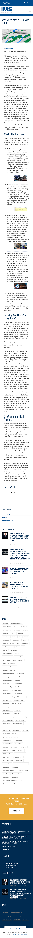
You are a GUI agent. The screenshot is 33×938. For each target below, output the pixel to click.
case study (6, 640)
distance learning (18, 700)
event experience (8, 720)
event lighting (14, 650)
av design (23, 747)
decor (12, 633)
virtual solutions (16, 774)
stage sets (20, 633)
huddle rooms (17, 713)
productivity (6, 730)
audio (23, 697)
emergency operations (9, 770)
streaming (6, 767)
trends (17, 653)
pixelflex (25, 630)
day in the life (18, 693)
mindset (5, 623)
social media (18, 657)
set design (17, 630)
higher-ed (6, 777)
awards (26, 636)
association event (20, 754)
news (15, 626)
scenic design (7, 630)
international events (17, 750)
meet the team (24, 707)
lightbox (5, 633)
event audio (6, 660)
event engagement (18, 660)
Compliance (23, 934)
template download (8, 673)
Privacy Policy (15, 934)
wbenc (13, 636)
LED (14, 784)
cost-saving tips (16, 690)
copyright (25, 730)
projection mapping (8, 643)
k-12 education (7, 754)
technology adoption (9, 677)
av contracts (20, 673)
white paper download (9, 667)
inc (19, 636)
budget (5, 650)
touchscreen (18, 740)
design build (15, 697)
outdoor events (7, 653)
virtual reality (20, 727)
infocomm (21, 677)
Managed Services (11, 865)
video (17, 647)
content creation (7, 647)
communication (7, 680)
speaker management (9, 663)
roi (23, 647)
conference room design (20, 764)
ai (21, 780)
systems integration (16, 623)
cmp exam (6, 690)
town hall (5, 774)
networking (16, 730)
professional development (10, 737)
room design (6, 713)
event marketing (7, 687)
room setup (14, 747)
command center (23, 770)
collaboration (7, 764)
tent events (6, 757)
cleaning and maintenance (10, 780)
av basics (5, 697)
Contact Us (16, 811)
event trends (6, 683)
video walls (19, 760)
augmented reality (8, 727)
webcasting (15, 767)
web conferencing (22, 717)
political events (20, 720)
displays (5, 747)
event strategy (7, 693)
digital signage (7, 740)
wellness (17, 680)
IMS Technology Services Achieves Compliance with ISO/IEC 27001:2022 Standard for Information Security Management (20, 893)
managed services (17, 703)
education (6, 703)
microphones (6, 700)
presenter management (9, 670)
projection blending (22, 643)
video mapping (7, 657)
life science (6, 784)
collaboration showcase (9, 733)
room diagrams (7, 710)
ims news (5, 636)
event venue (6, 723)
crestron (25, 640)
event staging (7, 626)
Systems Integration (10, 48)
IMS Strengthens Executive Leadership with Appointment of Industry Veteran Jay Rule (19, 536)
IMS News (4, 517)
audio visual (16, 640)
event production (8, 760)
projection (6, 750)
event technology (18, 683)
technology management (10, 707)
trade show (15, 777)
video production (17, 757)
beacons (17, 710)
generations (23, 626)
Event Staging (6, 514)
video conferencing (8, 717)
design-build (18, 743)
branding (17, 687)
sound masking (7, 743)
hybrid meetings (17, 723)
